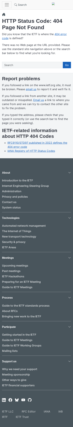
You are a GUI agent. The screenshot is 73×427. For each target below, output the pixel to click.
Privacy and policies (15, 196)
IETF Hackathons (13, 276)
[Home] (3, 14)
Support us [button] (9, 361)
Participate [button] (9, 326)
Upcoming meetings (15, 265)
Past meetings (11, 271)
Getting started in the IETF (19, 334)
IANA (47, 411)
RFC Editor (29, 411)
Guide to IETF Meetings (17, 287)
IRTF (5, 417)
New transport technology (19, 236)
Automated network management (24, 225)
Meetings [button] (8, 257)
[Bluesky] (17, 400)
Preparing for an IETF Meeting (21, 281)
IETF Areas (9, 247)
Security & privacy (13, 242)
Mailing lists (10, 351)
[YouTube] (23, 400)
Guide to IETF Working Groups (21, 345)
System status (11, 207)
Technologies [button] (11, 218)
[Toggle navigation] (7, 4)
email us (31, 89)
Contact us (9, 202)
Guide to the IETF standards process (26, 305)
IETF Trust (22, 417)
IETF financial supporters (18, 385)
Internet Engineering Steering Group (25, 185)
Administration (11, 191)
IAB (60, 411)
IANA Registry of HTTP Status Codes (31, 151)
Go (67, 65)
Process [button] (7, 297)
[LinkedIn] (4, 400)
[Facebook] (10, 400)
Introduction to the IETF (17, 180)
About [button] (6, 172)
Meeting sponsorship (16, 374)
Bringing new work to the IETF (21, 316)
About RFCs (10, 311)
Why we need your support (19, 369)
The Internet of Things (16, 231)
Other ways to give (14, 380)
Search (22, 4)
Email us (38, 100)
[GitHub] (29, 400)
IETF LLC (8, 411)
